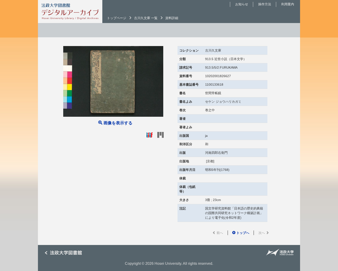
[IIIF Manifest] (149, 135)
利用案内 (287, 4)
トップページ (116, 18)
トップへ (242, 233)
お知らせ (241, 4)
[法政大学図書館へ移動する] (65, 253)
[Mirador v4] (160, 135)
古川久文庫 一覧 (146, 18)
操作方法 (264, 4)
